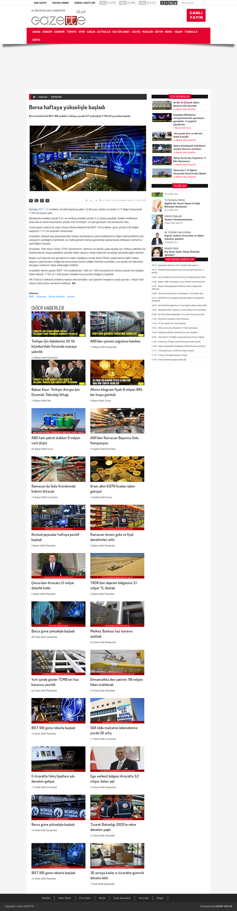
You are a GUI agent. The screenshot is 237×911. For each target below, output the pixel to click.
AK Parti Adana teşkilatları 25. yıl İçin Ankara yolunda (178, 314)
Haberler (43, 96)
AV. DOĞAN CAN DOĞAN (177, 219)
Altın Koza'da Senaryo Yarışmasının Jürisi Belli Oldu (177, 293)
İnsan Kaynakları (122, 898)
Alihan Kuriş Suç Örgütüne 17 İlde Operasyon (189, 159)
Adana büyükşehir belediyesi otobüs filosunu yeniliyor (189, 147)
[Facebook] (31, 200)
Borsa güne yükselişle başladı (53, 631)
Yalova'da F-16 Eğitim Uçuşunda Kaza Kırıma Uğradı (189, 172)
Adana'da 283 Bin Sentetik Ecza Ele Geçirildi (174, 332)
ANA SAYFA (40, 2)
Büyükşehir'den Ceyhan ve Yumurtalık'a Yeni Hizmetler (179, 309)
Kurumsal (143, 898)
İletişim (160, 898)
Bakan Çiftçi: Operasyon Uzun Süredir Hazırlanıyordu (178, 281)
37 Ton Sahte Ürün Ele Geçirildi (169, 323)
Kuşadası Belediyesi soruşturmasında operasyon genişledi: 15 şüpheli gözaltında (188, 119)
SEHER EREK (171, 235)
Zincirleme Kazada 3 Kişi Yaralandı (170, 318)
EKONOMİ (56, 96)
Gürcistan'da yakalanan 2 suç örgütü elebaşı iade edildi (179, 305)
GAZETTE (28, 906)
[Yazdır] (87, 200)
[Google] (42, 200)
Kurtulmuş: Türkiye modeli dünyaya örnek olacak (176, 341)
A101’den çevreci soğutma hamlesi (115, 341)
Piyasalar (41, 296)
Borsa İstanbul (57, 296)
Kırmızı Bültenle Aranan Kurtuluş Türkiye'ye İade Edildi (179, 277)
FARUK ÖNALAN (173, 203)
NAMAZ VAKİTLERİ (84, 2)
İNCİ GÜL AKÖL (172, 252)
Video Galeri (65, 898)
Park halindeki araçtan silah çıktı (169, 359)
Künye (102, 898)
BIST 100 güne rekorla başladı (53, 727)
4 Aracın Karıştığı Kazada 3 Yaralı (169, 355)
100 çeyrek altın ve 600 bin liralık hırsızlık (187, 135)
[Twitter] (36, 200)
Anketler (46, 898)
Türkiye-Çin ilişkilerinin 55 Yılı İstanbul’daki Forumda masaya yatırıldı (54, 346)
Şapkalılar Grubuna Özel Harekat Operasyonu (175, 265)
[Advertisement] (118, 66)
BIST (31, 296)
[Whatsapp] (47, 200)
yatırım (70, 296)
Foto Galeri (85, 898)
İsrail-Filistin (103, 258)
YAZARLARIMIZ (60, 2)
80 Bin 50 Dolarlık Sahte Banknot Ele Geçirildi (186, 104)
